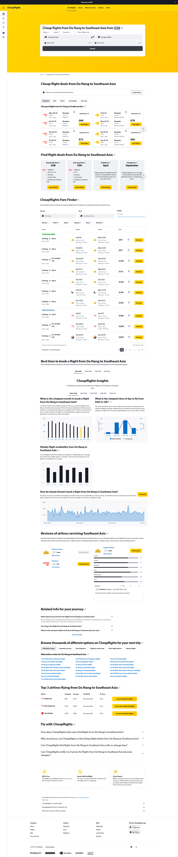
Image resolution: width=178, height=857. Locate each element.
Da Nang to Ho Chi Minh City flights (122, 662)
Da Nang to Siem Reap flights (85, 667)
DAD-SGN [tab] (78, 371)
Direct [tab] (62, 101)
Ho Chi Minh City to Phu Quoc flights (53, 670)
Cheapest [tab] (46, 101)
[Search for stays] (3, 18)
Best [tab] (54, 101)
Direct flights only (83, 32)
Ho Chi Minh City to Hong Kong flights (88, 673)
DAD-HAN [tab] (88, 371)
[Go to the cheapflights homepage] (15, 8)
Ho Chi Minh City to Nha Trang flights (122, 667)
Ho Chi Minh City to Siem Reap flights (53, 679)
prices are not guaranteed (82, 797)
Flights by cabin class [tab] (97, 648)
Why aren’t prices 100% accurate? (54, 811)
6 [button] (139, 350)
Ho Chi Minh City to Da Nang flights (122, 664)
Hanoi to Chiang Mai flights (50, 676)
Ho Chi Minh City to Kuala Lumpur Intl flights (55, 667)
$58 (117, 28)
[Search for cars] (3, 23)
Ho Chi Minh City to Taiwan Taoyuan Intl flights (125, 670)
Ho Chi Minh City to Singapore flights (88, 659)
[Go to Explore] (3, 27)
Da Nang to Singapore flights (51, 664)
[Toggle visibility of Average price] (128, 439)
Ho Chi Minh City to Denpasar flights (53, 659)
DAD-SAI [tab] (107, 371)
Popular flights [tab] (131, 648)
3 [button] (130, 350)
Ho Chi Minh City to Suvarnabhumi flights (123, 673)
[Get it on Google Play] (134, 827)
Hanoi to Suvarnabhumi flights (51, 673)
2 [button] (125, 350)
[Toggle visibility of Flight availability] (115, 439)
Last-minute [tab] (73, 101)
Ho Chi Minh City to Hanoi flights (86, 676)
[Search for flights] (3, 14)
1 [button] (121, 350)
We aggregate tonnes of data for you (54, 807)
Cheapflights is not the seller (52, 803)
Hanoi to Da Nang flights (118, 659)
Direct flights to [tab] (81, 648)
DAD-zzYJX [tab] (73, 393)
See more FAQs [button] (77, 635)
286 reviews (56, 555)
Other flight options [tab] (115, 648)
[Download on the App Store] (134, 832)
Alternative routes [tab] (49, 648)
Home (41, 74)
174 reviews (56, 567)
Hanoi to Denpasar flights (118, 676)
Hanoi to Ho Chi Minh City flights (52, 662)
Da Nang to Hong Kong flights (85, 670)
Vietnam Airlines (57, 549)
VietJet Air (55, 561)
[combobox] (47, 32)
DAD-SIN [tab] (98, 371)
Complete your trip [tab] (65, 648)
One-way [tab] (84, 101)
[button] (175, 2)
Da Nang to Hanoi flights (84, 664)
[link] (53, 187)
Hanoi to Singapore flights (84, 662)
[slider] (146, 216)
